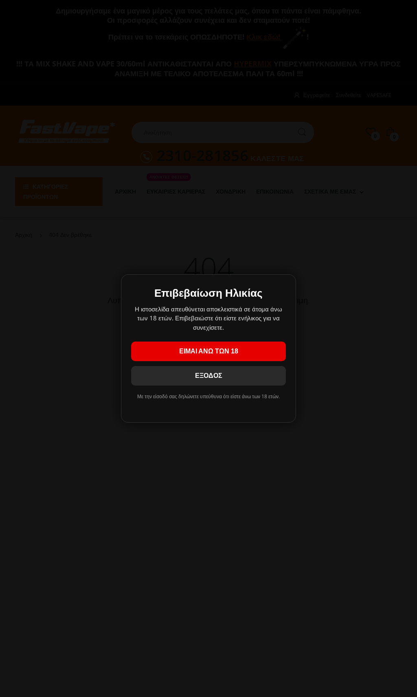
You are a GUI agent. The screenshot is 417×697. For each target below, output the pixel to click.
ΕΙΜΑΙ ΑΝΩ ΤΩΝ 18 (208, 351)
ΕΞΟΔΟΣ (208, 375)
